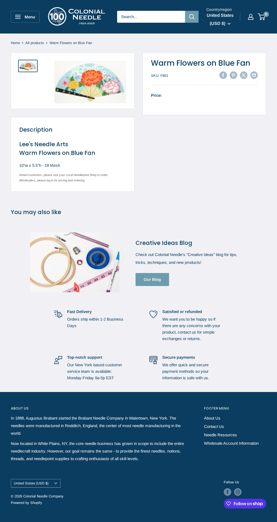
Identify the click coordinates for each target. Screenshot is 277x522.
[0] (261, 17)
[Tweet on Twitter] (244, 75)
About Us (212, 418)
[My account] (250, 17)
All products (34, 43)
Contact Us (214, 426)
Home (15, 43)
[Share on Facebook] (223, 75)
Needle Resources (220, 435)
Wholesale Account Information (231, 443)
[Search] (192, 17)
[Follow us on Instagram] (238, 492)
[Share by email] (254, 75)
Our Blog (152, 279)
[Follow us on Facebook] (227, 492)
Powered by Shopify (26, 503)
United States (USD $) (31, 483)
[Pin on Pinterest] (233, 75)
